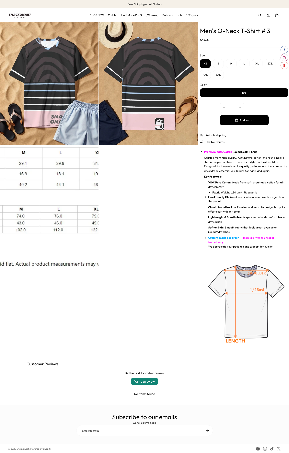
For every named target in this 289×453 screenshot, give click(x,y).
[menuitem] (97, 15)
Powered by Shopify (40, 448)
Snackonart (23, 448)
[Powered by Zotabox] (284, 65)
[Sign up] (207, 430)
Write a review (144, 381)
